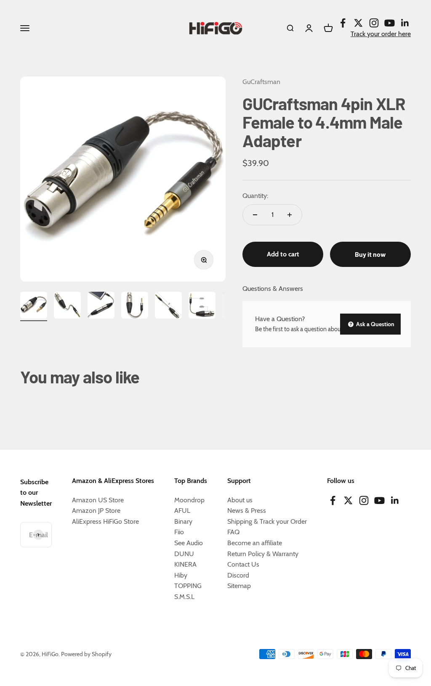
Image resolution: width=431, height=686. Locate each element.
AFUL (182, 510)
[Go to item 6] (202, 306)
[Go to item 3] (101, 306)
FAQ (233, 532)
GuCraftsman (261, 82)
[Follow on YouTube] (389, 23)
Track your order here (381, 34)
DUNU (184, 554)
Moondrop (189, 500)
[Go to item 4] (134, 306)
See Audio (188, 543)
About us (240, 500)
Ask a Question (374, 324)
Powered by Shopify (86, 654)
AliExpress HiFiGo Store (105, 521)
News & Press (246, 510)
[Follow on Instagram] (374, 23)
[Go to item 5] (168, 306)
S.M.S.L (184, 597)
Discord (238, 575)
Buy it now (370, 254)
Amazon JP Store (96, 510)
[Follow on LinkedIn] (405, 23)
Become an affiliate (254, 543)
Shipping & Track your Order (267, 521)
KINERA (185, 564)
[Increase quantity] (289, 215)
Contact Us (243, 564)
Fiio (179, 532)
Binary (183, 521)
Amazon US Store (98, 500)
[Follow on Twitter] (358, 23)
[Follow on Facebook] (343, 23)
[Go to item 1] (33, 306)
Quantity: (255, 196)
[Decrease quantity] (255, 215)
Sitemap (239, 586)
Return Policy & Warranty (262, 554)
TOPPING (188, 586)
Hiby (180, 575)
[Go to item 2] (67, 306)
